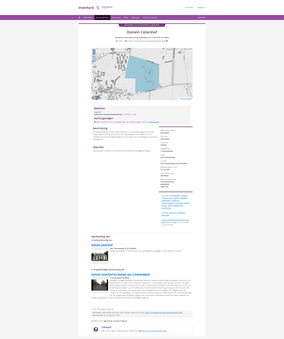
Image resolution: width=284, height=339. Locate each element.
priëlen (164, 205)
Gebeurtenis (135, 17)
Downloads (189, 7)
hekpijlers (183, 198)
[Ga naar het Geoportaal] (94, 57)
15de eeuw (173, 213)
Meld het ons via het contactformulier (152, 331)
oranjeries (179, 203)
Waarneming (116, 17)
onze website (154, 122)
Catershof (97, 112)
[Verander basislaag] (94, 60)
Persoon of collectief (150, 17)
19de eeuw (165, 215)
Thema (126, 17)
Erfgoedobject (88, 17)
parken (186, 203)
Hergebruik (201, 7)
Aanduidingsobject (102, 17)
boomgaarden (175, 195)
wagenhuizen (178, 205)
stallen (170, 205)
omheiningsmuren (168, 203)
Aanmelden (201, 17)
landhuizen (176, 200)
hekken (176, 198)
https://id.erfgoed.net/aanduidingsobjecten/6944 (163, 313)
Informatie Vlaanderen (186, 98)
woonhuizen (166, 208)
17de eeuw (181, 213)
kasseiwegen (166, 200)
